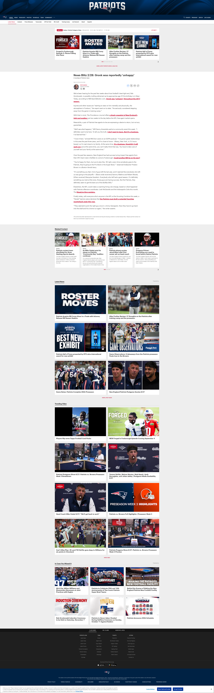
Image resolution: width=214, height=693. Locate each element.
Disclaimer (90, 681)
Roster (98, 638)
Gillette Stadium (114, 651)
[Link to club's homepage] (5, 17)
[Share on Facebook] (128, 86)
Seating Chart (114, 649)
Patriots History (83, 651)
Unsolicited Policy (104, 681)
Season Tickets (114, 643)
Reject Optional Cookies (164, 689)
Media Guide (131, 651)
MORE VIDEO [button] (107, 557)
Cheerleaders (83, 654)
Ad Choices (117, 681)
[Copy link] (138, 85)
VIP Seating (114, 646)
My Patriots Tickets (114, 640)
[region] (107, 689)
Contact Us (131, 657)
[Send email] (134, 86)
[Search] (184, 17)
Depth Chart (99, 640)
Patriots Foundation (83, 649)
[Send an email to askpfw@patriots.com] (84, 89)
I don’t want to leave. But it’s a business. (123, 132)
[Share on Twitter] (131, 86)
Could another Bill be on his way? (127, 158)
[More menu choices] (54, 17)
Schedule (99, 651)
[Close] (211, 689)
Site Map (83, 657)
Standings (99, 654)
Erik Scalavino (83, 85)
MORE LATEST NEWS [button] (107, 397)
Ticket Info (114, 638)
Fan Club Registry (131, 640)
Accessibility (78, 681)
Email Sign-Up (131, 643)
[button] (102, 61)
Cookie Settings (146, 681)
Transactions (99, 649)
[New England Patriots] (107, 673)
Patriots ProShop (131, 638)
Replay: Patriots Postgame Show (72, 30)
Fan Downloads (131, 646)
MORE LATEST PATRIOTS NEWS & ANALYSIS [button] (107, 66)
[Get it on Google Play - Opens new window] (112, 666)
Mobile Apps (131, 649)
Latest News (83, 638)
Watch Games (114, 654)
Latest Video (83, 640)
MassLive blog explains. (86, 192)
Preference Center (161, 681)
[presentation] (158, 62)
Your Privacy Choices (131, 681)
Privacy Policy (51, 681)
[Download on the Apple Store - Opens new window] (101, 665)
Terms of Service (65, 681)
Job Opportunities (131, 654)
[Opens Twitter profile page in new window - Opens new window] (81, 89)
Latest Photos (83, 646)
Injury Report (99, 643)
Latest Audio (83, 643)
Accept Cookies (178, 689)
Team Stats (98, 646)
